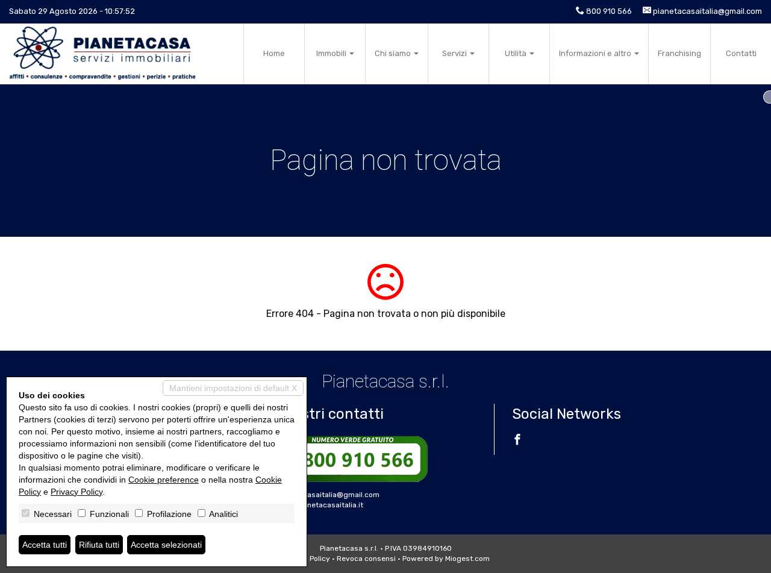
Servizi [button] (455, 53)
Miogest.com (467, 558)
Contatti (741, 53)
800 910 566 (609, 11)
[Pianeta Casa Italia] (102, 53)
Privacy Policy (76, 491)
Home (274, 53)
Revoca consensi (366, 558)
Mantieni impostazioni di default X (233, 388)
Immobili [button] (332, 53)
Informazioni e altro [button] (596, 53)
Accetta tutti (44, 545)
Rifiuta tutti (99, 545)
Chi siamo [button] (394, 53)
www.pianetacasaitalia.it (320, 505)
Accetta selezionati (166, 545)
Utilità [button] (516, 53)
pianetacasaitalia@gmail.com (707, 11)
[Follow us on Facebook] (517, 441)
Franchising (679, 53)
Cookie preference (163, 479)
